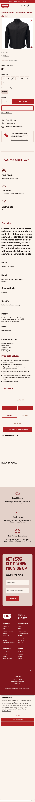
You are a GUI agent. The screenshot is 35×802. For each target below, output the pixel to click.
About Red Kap (7, 651)
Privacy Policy (17, 676)
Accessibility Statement (9, 642)
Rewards (20, 635)
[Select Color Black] (2, 69)
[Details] (31, 47)
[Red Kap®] (5, 6)
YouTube (20, 656)
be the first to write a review (17, 429)
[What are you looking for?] (24, 6)
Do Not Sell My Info (17, 679)
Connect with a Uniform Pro (19, 140)
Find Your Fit (17, 108)
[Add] (11, 101)
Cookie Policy (17, 683)
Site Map (5, 640)
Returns (5, 633)
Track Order (6, 635)
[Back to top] (31, 669)
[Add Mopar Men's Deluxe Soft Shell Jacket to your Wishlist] (30, 20)
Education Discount (23, 633)
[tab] (9, 408)
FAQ (4, 628)
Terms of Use (17, 678)
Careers (5, 656)
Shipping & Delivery (8, 631)
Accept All (17, 724)
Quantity (3, 97)
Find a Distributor (6, 113)
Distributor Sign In (7, 658)
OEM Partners (21, 640)
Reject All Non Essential (18, 719)
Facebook (20, 651)
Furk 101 (5, 654)
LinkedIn (20, 658)
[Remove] (3, 101)
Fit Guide (20, 626)
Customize (17, 715)
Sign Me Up (12, 598)
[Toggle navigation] (32, 6)
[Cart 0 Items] (28, 6)
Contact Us (6, 626)
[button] (21, 6)
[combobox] (17, 590)
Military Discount (22, 631)
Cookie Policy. (6, 711)
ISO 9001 (5, 661)
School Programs (22, 638)
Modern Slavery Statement (17, 681)
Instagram (20, 654)
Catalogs (20, 628)
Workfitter (20, 642)
